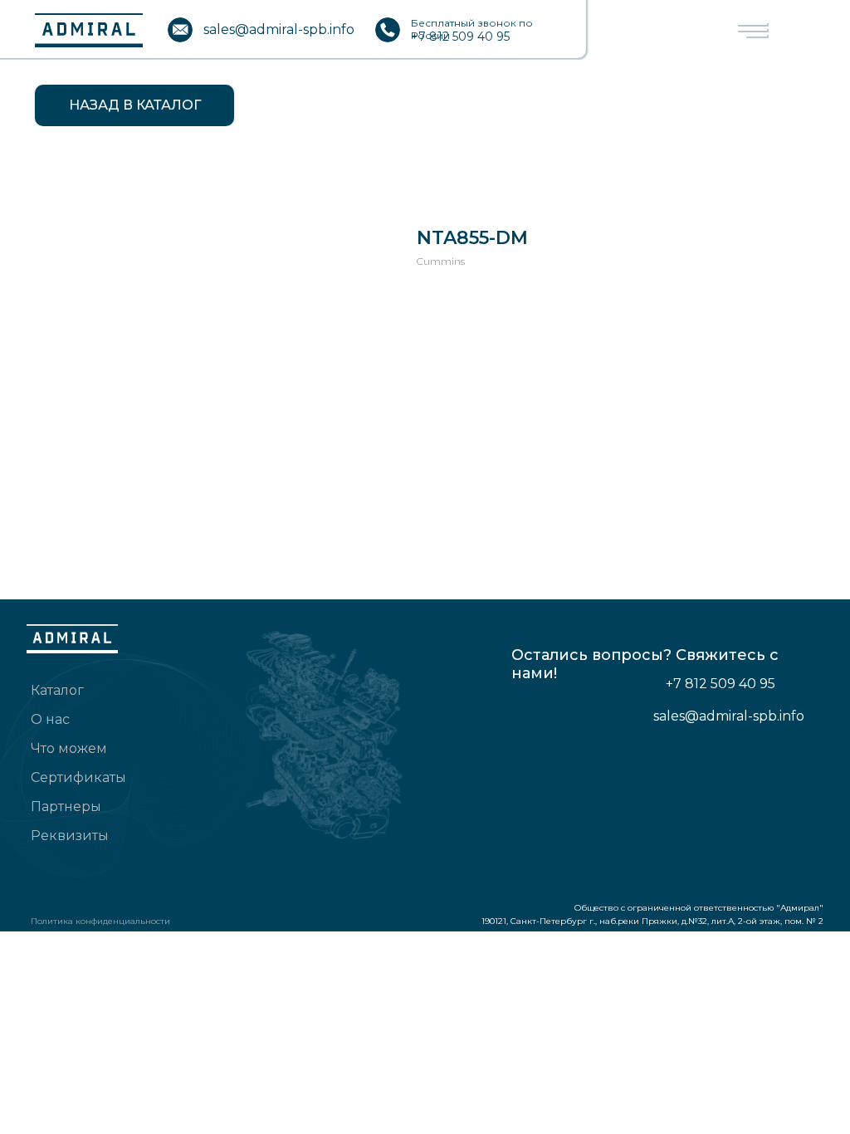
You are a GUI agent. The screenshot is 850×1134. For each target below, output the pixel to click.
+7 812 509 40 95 (460, 36)
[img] (180, 29)
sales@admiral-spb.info (278, 29)
